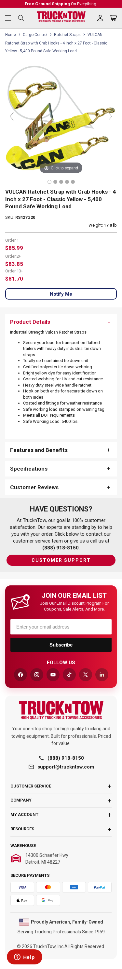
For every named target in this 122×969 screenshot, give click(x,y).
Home (10, 34)
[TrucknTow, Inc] (61, 710)
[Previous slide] (11, 116)
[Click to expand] (61, 119)
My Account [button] (24, 814)
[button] (8, 18)
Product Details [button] (30, 322)
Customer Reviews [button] (34, 487)
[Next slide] (110, 116)
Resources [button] (22, 828)
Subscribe (61, 645)
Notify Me (61, 294)
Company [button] (21, 800)
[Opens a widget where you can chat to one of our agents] (24, 957)
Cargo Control (35, 34)
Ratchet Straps (67, 34)
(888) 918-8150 (65, 758)
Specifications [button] (28, 468)
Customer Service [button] (30, 786)
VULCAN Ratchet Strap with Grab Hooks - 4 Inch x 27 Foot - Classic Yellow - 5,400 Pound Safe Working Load (56, 42)
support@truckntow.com (65, 767)
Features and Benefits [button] (39, 450)
